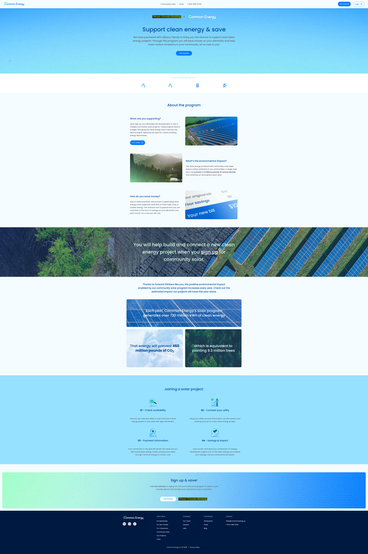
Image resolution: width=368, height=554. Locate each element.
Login (357, 4)
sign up (209, 252)
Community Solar (168, 4)
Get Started (344, 4)
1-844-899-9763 (194, 4)
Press (206, 525)
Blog (205, 528)
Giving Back (208, 521)
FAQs (181, 4)
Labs (184, 528)
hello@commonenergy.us (235, 521)
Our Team (187, 521)
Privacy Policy (195, 547)
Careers (186, 525)
